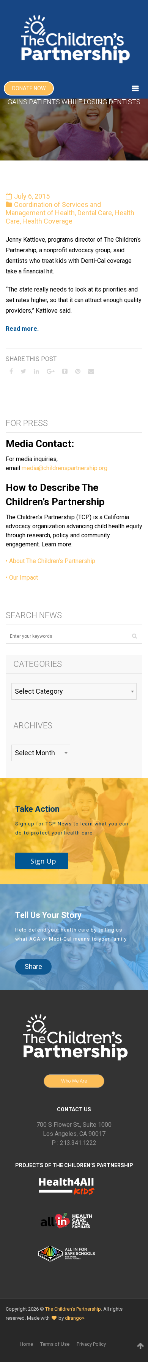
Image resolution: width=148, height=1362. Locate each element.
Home (26, 1344)
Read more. (23, 328)
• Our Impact (22, 577)
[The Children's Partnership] (74, 39)
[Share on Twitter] (23, 371)
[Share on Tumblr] (64, 371)
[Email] (91, 371)
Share (33, 966)
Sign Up (43, 860)
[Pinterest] (77, 371)
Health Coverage (47, 221)
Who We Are (74, 1081)
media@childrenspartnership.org (64, 468)
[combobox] (74, 691)
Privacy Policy (91, 1344)
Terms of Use (54, 1344)
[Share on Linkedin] (36, 371)
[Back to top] (140, 1345)
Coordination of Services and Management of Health (53, 209)
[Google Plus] (50, 371)
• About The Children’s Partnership (50, 561)
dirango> (75, 1318)
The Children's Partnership (73, 1309)
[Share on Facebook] (11, 371)
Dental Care (94, 213)
